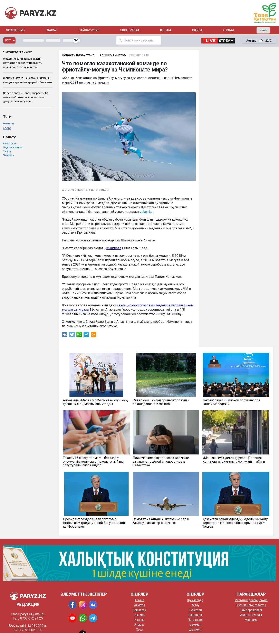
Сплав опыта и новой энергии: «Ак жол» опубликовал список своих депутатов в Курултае (25, 97)
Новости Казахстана (78, 55)
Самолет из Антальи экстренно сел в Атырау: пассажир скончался (161, 521)
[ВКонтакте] (64, 335)
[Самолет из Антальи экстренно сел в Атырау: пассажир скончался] (166, 494)
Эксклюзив (15, 30)
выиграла (113, 248)
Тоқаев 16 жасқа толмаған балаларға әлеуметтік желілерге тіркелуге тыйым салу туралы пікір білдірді (93, 461)
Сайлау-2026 (89, 30)
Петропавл (195, 619)
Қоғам (165, 30)
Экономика (129, 30)
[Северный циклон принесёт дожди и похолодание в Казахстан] (166, 375)
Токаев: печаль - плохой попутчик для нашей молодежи (231, 402)
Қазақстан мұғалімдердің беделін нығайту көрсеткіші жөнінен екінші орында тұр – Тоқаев (235, 522)
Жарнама (251, 619)
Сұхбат (228, 30)
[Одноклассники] (93, 335)
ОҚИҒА (197, 30)
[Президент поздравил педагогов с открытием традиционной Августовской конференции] (96, 494)
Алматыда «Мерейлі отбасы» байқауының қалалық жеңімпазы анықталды (95, 402)
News (263, 30)
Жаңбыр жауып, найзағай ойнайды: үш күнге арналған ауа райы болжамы (27, 80)
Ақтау (195, 605)
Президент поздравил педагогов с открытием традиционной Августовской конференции (94, 522)
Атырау (139, 624)
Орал (139, 629)
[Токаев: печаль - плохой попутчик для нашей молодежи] (235, 375)
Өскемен (195, 624)
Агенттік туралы (251, 614)
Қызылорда (195, 600)
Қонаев (139, 619)
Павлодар (195, 614)
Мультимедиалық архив (251, 600)
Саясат (52, 30)
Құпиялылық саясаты (251, 605)
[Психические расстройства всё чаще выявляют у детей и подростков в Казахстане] (166, 432)
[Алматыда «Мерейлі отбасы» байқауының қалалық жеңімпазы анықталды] (96, 375)
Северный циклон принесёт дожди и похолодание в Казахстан (161, 402)
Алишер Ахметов (112, 55)
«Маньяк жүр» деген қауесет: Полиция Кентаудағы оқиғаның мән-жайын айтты (233, 459)
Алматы (8, 123)
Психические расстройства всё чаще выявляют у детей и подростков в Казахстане (161, 461)
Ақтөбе (139, 614)
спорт (7, 128)
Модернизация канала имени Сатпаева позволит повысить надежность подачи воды (22, 63)
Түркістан (195, 610)
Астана (139, 600)
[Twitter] (72, 335)
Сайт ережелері (251, 610)
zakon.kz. (146, 212)
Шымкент (195, 629)
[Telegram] (86, 335)
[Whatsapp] (79, 335)
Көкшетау (139, 610)
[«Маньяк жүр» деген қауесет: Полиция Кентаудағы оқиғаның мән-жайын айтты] (235, 432)
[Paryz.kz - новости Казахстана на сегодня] (30, 13)
